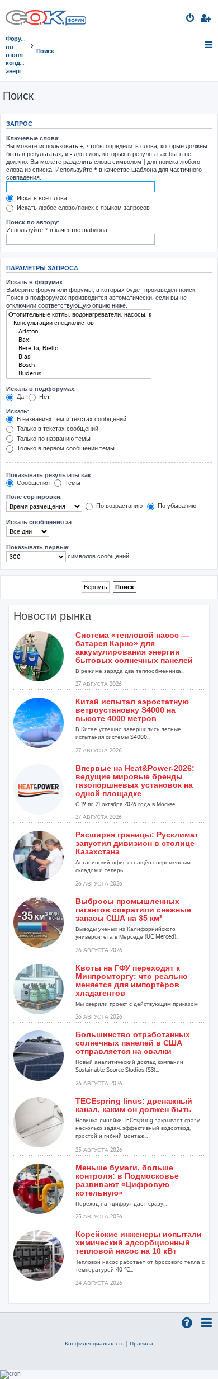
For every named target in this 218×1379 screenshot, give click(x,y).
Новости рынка (52, 616)
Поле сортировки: (33, 497)
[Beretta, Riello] (78, 348)
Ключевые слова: (32, 138)
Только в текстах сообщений (56, 428)
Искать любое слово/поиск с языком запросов (82, 207)
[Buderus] (78, 373)
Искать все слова (41, 198)
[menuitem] (191, 19)
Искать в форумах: (35, 282)
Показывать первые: (37, 547)
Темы (71, 483)
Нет (43, 397)
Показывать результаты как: (49, 475)
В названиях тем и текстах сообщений (70, 419)
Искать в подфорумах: (40, 389)
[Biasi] (78, 356)
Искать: (17, 411)
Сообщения (32, 483)
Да (19, 397)
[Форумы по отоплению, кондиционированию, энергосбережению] (75, 22)
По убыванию (176, 506)
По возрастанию (118, 506)
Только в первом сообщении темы (65, 448)
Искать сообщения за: (39, 522)
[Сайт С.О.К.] (46, 15)
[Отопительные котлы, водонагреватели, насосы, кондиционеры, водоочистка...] (78, 314)
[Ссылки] (209, 45)
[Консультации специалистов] (78, 323)
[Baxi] (78, 340)
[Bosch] (78, 365)
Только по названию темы (53, 439)
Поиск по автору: (32, 222)
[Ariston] (78, 331)
